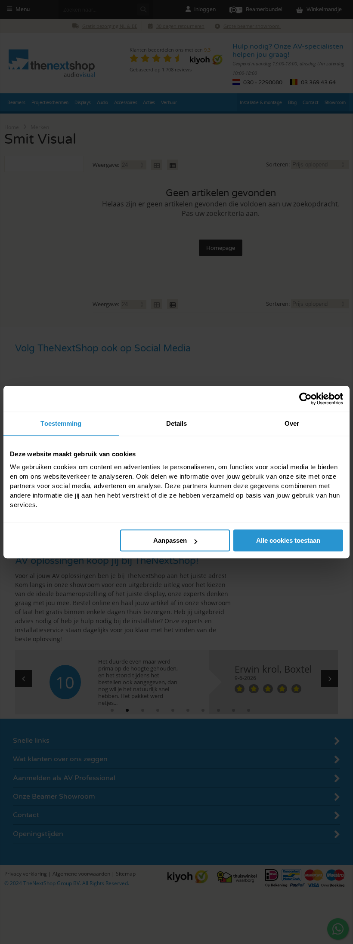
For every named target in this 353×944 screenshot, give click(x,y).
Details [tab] (176, 423)
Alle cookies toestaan (288, 540)
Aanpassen (170, 540)
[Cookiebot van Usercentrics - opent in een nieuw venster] (305, 398)
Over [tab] (292, 423)
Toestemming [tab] (60, 423)
